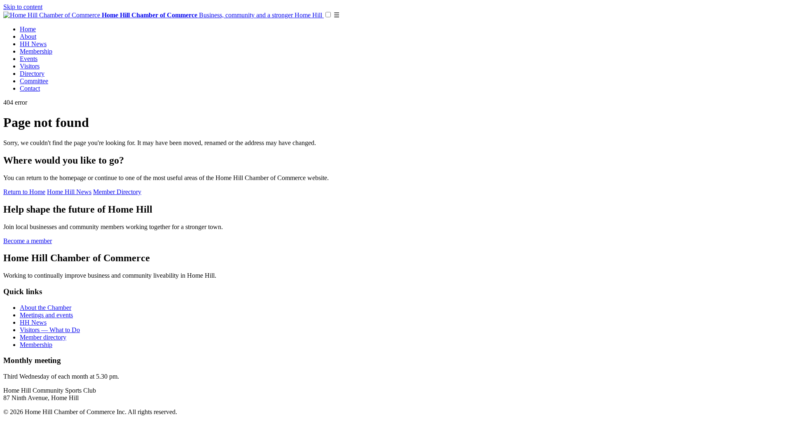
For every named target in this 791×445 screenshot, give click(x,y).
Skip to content (22, 6)
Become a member (27, 240)
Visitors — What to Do (50, 329)
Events (28, 58)
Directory (32, 73)
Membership (36, 51)
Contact (30, 88)
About (28, 36)
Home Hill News (69, 191)
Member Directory (117, 191)
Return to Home (24, 191)
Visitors (30, 66)
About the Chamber (45, 307)
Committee (34, 80)
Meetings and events (46, 315)
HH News (33, 43)
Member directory (43, 337)
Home (28, 29)
